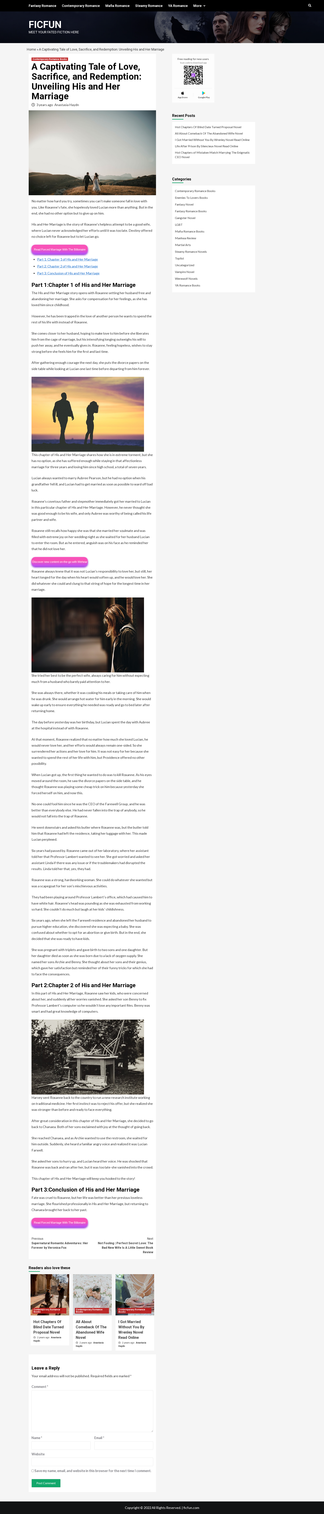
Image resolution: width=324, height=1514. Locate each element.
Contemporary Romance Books (50, 59)
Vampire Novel (184, 272)
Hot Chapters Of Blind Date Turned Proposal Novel (48, 1327)
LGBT (179, 224)
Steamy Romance (149, 6)
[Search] (309, 5)
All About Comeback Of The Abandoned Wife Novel (209, 133)
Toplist (179, 258)
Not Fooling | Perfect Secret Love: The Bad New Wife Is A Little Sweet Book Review (125, 1245)
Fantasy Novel (184, 204)
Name (37, 1438)
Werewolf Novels (186, 278)
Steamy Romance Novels (191, 251)
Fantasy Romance (42, 6)
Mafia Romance (117, 6)
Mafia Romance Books (189, 231)
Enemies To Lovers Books (191, 197)
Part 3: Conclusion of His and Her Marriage (68, 273)
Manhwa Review (185, 238)
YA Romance (178, 6)
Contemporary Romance (81, 6)
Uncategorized (184, 265)
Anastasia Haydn (66, 105)
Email (99, 1438)
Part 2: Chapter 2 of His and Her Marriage (67, 266)
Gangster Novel (185, 218)
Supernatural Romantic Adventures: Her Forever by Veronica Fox (60, 1243)
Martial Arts (183, 245)
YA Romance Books (187, 285)
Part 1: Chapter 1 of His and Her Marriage (67, 259)
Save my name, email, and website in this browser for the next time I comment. (92, 1471)
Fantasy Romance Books (191, 211)
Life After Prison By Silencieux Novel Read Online (206, 146)
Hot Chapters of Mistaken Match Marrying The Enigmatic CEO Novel (212, 155)
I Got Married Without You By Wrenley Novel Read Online (212, 139)
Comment (40, 1387)
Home (31, 49)
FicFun (45, 24)
